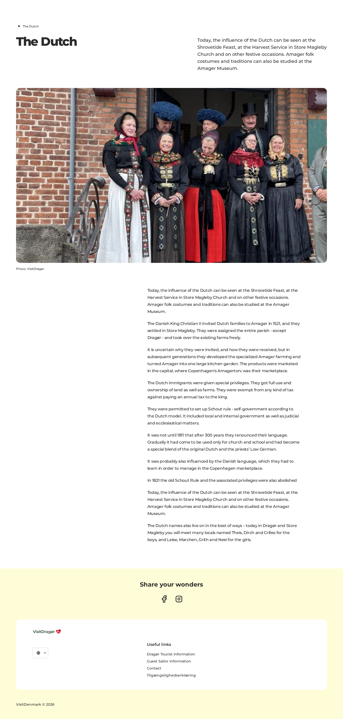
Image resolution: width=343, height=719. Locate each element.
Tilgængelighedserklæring (171, 675)
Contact (154, 668)
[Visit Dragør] (47, 632)
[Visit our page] (164, 599)
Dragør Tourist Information (171, 654)
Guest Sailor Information (169, 661)
